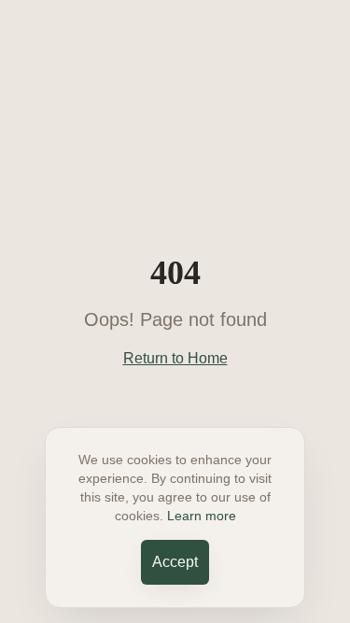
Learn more (201, 515)
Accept (175, 562)
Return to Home (175, 358)
